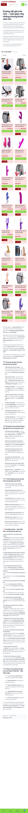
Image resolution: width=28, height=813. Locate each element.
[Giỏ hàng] (26, 5)
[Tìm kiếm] (23, 4)
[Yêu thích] (10, 83)
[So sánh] (12, 83)
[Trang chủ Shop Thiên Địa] (8, 2)
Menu (4, 4)
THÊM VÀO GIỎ (8, 80)
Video (18, 134)
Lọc (25, 55)
